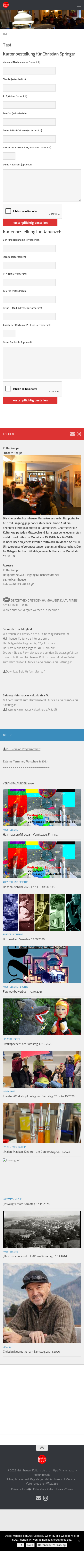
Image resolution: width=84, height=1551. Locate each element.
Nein (30, 1544)
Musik (18, 1199)
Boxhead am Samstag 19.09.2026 (24, 939)
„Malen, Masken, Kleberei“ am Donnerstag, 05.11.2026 (36, 1151)
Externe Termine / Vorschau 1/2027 (25, 761)
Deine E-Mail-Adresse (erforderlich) (22, 130)
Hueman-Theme (64, 1489)
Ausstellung (10, 830)
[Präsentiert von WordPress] (29, 1489)
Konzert (18, 934)
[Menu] (79, 5)
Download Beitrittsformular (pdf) (25, 671)
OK (20, 1544)
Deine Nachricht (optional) (17, 164)
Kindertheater (11, 1039)
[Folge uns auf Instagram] (78, 434)
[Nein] (79, 1541)
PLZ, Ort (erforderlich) (15, 96)
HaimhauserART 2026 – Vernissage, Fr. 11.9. (30, 834)
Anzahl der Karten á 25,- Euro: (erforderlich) (27, 147)
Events (24, 882)
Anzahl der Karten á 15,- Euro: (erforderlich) (27, 325)
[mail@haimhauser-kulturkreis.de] (72, 434)
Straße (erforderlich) (14, 79)
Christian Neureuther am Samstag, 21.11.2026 (31, 1351)
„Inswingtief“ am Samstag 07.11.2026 (26, 1204)
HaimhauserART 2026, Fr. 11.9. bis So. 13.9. (29, 887)
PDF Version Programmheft (23, 749)
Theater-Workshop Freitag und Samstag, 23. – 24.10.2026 (38, 1096)
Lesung (7, 1347)
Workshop (9, 1091)
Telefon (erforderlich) (15, 113)
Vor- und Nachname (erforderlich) (21, 62)
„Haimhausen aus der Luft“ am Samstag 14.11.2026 (35, 1256)
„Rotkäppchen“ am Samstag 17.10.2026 (27, 1044)
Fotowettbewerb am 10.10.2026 (23, 991)
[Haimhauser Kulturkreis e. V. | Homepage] (7, 5)
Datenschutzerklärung (52, 1544)
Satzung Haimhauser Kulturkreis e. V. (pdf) (31, 709)
